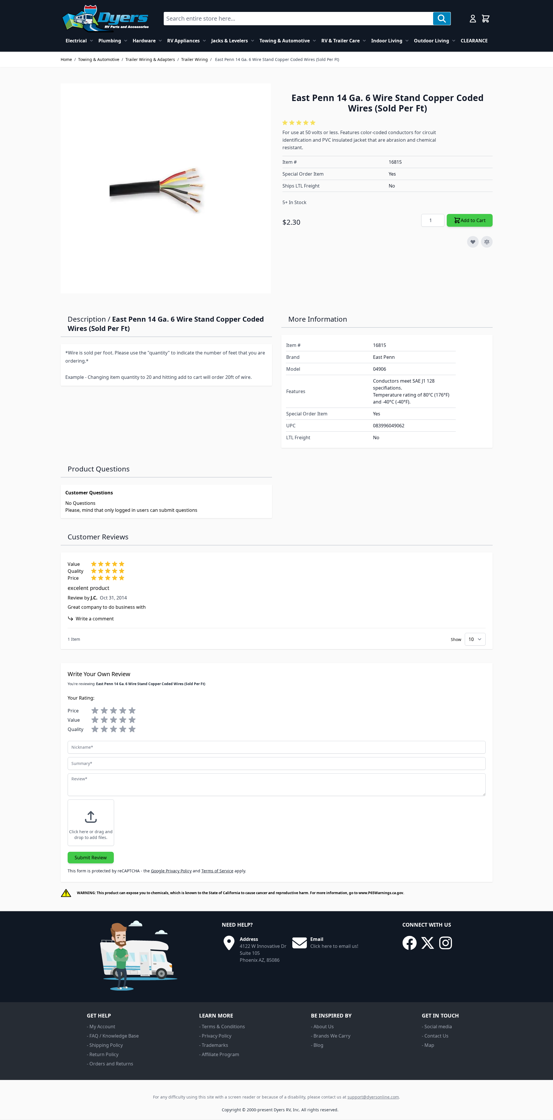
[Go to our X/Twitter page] (427, 943)
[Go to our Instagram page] (445, 943)
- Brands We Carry (330, 1036)
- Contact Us (435, 1036)
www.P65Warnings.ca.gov (381, 892)
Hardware (144, 40)
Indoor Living (386, 40)
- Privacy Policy (215, 1036)
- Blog (317, 1045)
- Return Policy (102, 1054)
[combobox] (298, 18)
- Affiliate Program (219, 1054)
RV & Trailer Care (340, 40)
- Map (428, 1045)
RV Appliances (183, 40)
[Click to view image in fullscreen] (166, 188)
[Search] (442, 18)
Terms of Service (217, 871)
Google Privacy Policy (171, 871)
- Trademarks (213, 1045)
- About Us (322, 1026)
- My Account (101, 1026)
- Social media (437, 1026)
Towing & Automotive (285, 40)
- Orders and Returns (110, 1063)
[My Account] (473, 18)
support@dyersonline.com (373, 1097)
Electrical (76, 40)
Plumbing (109, 40)
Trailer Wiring (194, 59)
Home (66, 59)
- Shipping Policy (105, 1045)
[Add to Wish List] (473, 242)
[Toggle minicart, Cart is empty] (485, 18)
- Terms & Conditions (222, 1026)
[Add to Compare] (487, 242)
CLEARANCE (474, 40)
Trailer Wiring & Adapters (150, 59)
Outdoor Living (431, 40)
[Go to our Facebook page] (409, 943)
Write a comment (95, 618)
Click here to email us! (334, 946)
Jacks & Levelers (229, 40)
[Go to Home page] (105, 18)
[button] (299, 122)
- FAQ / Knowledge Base (113, 1036)
